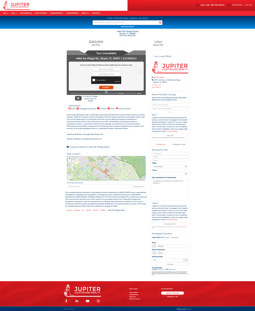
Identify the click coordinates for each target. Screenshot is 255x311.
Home (69, 210)
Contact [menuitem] (96, 13)
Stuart (96, 210)
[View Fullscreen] (69, 165)
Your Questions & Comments (164, 177)
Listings (77, 210)
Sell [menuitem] (13, 13)
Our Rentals (133, 294)
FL (83, 210)
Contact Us (156, 85)
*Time (154, 170)
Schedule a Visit (179, 144)
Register (237, 5)
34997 (103, 210)
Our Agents (156, 87)
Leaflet (125, 180)
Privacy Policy (171, 131)
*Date (154, 163)
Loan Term (156, 237)
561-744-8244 (217, 5)
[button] (160, 22)
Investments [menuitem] (72, 13)
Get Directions (138, 186)
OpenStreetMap (133, 180)
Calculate (170, 264)
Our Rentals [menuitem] (26, 13)
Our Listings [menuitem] (41, 13)
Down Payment (158, 250)
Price (154, 243)
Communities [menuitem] (56, 13)
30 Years (165, 237)
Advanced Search (127, 27)
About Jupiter (172, 293)
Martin (88, 210)
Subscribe (170, 135)
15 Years (175, 237)
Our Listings (133, 292)
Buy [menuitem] (5, 13)
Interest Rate (157, 257)
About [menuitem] (84, 13)
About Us (132, 297)
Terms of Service (183, 226)
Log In (248, 5)
